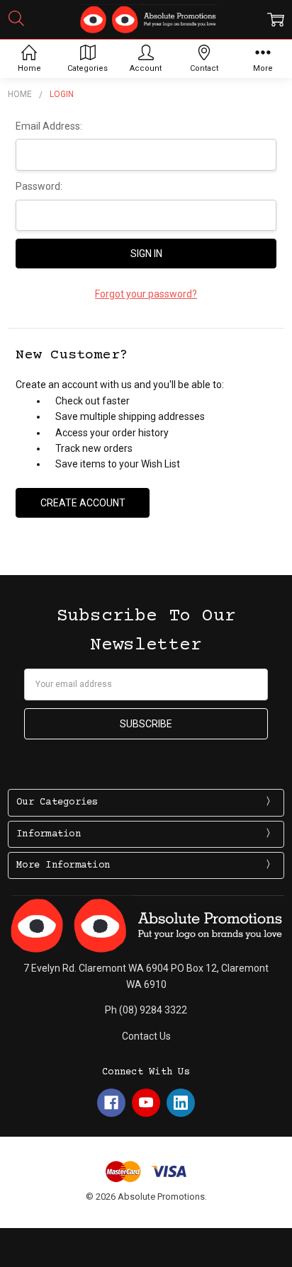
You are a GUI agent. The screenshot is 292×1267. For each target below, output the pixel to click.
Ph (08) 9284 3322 (146, 1010)
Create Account (82, 502)
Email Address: (49, 126)
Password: (39, 186)
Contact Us (146, 1036)
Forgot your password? (146, 294)
